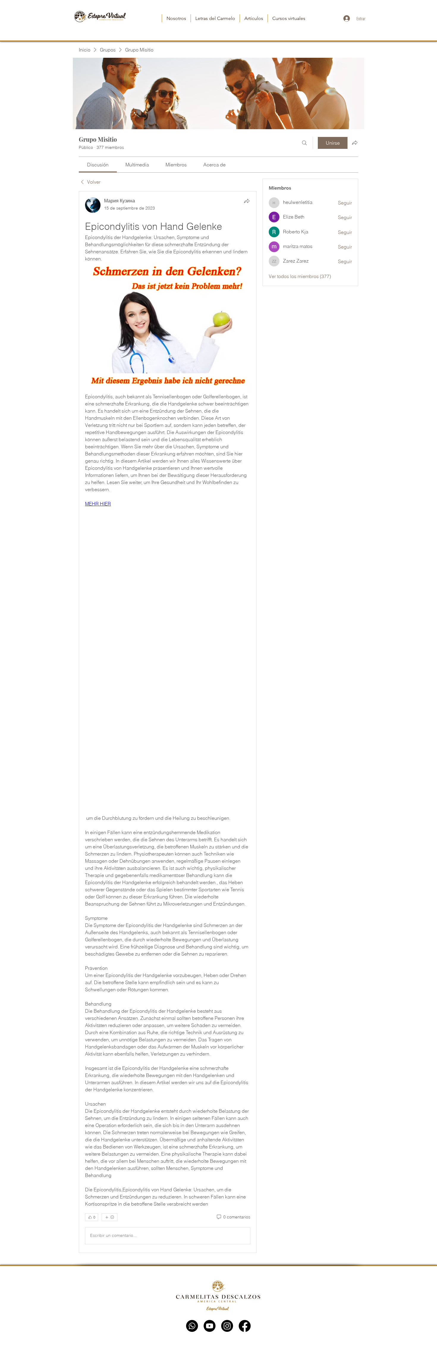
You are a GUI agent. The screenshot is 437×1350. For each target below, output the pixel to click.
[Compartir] (246, 201)
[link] (98, 165)
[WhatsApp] (192, 1326)
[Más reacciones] (109, 1217)
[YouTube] (210, 1326)
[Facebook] (245, 1326)
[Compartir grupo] (354, 142)
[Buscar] (304, 143)
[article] (168, 722)
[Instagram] (227, 1326)
